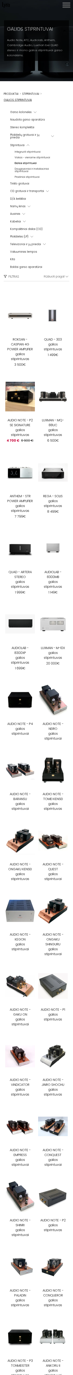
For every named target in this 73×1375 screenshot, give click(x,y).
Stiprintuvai (17, 145)
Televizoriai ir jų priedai (25, 244)
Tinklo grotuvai (19, 183)
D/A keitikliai (18, 199)
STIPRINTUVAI (30, 94)
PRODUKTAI (11, 94)
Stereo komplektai (22, 127)
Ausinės (15, 214)
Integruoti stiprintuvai (28, 151)
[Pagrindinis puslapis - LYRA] (6, 5)
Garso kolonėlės (21, 112)
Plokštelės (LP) (19, 236)
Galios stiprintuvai (26, 163)
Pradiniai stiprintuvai (27, 177)
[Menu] (66, 5)
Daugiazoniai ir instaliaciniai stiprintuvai (32, 170)
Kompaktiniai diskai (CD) (26, 229)
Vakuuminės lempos (23, 252)
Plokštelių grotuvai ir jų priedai (24, 136)
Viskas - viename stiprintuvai (32, 157)
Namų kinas (18, 206)
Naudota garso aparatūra (27, 120)
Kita (12, 259)
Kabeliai (15, 221)
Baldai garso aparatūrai (26, 267)
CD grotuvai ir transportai (27, 191)
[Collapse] (28, 145)
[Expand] (35, 112)
